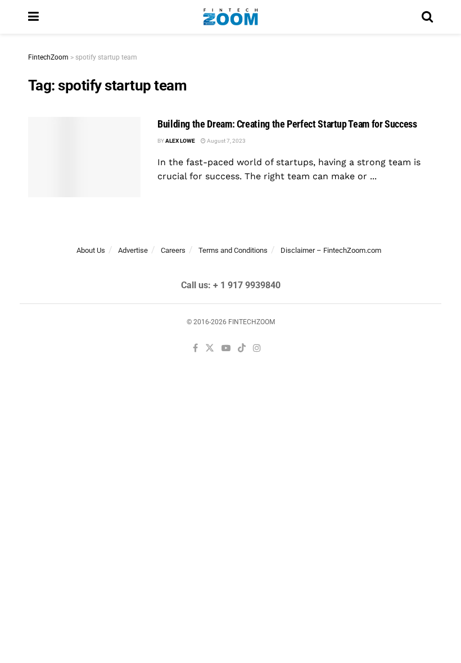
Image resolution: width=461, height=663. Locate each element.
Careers (173, 250)
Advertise (133, 250)
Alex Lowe (180, 141)
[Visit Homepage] (230, 17)
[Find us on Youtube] (226, 348)
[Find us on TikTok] (242, 349)
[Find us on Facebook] (195, 348)
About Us (90, 250)
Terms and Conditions (233, 250)
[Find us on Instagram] (257, 348)
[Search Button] (427, 17)
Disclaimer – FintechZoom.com (331, 250)
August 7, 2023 (226, 141)
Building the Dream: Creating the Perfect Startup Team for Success (287, 124)
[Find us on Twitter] (209, 348)
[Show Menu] (33, 17)
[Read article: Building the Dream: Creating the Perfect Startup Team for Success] (84, 157)
